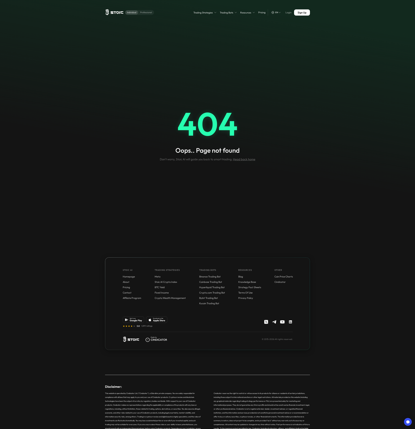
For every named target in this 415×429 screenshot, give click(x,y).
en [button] (276, 12)
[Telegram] (274, 322)
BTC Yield (160, 287)
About (126, 281)
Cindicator (280, 281)
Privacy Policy (245, 298)
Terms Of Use (245, 292)
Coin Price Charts (283, 276)
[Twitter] (266, 322)
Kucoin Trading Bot (209, 303)
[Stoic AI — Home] (114, 12)
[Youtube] (282, 322)
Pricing (262, 12)
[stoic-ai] (131, 339)
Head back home (244, 159)
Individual (131, 12)
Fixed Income (162, 292)
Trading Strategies (203, 12)
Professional (146, 12)
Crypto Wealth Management (170, 298)
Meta (157, 276)
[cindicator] (156, 339)
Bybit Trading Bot (208, 298)
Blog (240, 276)
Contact (127, 292)
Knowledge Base (247, 281)
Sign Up (302, 12)
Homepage (129, 276)
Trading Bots (226, 12)
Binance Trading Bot (210, 276)
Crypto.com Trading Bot (212, 292)
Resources (245, 12)
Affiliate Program (132, 298)
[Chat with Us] (408, 422)
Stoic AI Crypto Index (166, 281)
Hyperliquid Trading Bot (212, 287)
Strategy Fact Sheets (249, 287)
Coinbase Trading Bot (210, 281)
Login (288, 12)
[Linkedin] (290, 322)
